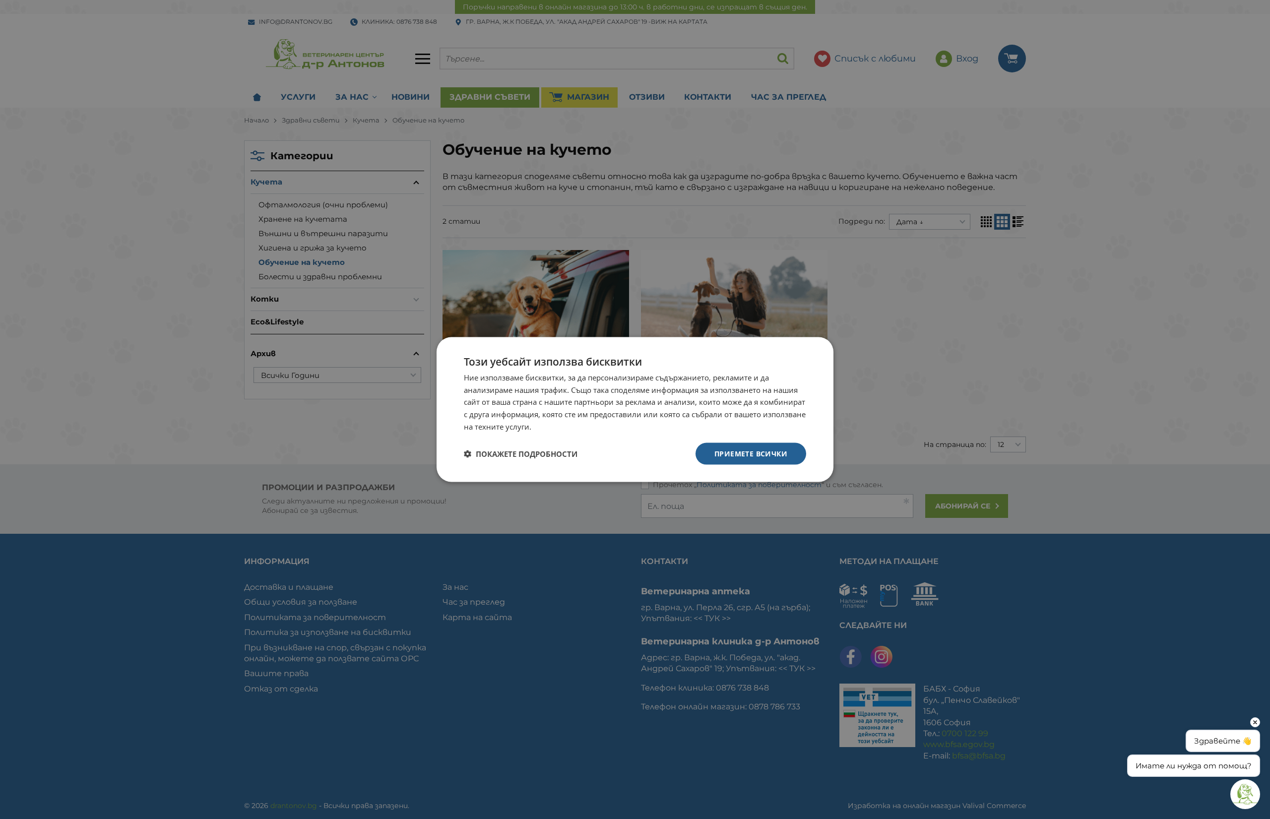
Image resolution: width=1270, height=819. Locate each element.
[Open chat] (1245, 794)
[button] (520, 453)
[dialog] (635, 409)
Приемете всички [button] (750, 453)
